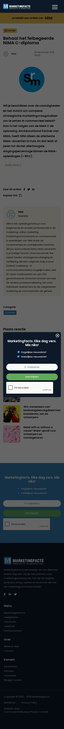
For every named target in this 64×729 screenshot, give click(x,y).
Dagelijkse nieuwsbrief (33, 352)
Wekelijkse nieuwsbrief (34, 356)
